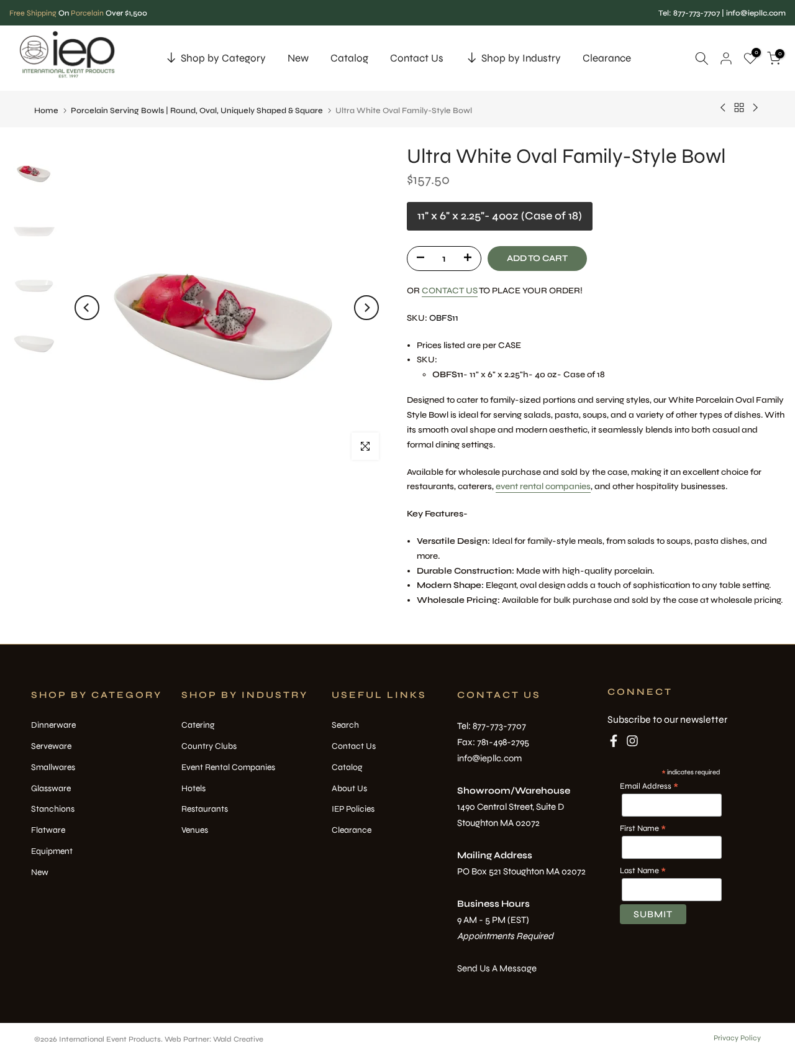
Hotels (193, 788)
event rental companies (543, 486)
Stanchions (53, 809)
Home (46, 111)
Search (345, 725)
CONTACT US (450, 290)
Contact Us (416, 58)
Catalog (349, 58)
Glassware (51, 788)
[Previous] (87, 307)
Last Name (643, 870)
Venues (194, 830)
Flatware (48, 830)
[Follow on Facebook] (613, 743)
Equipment (52, 851)
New (298, 58)
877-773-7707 (696, 12)
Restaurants (204, 809)
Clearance (607, 58)
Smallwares (53, 767)
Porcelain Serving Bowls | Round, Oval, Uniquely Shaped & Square (197, 111)
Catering (198, 725)
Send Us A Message (497, 968)
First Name (643, 828)
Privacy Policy (737, 1038)
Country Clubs (209, 746)
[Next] (366, 307)
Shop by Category (223, 58)
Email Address (649, 786)
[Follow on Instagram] (632, 743)
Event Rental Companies (228, 767)
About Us (349, 788)
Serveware (51, 746)
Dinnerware (53, 725)
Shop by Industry (521, 58)
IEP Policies (353, 809)
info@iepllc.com (756, 12)
